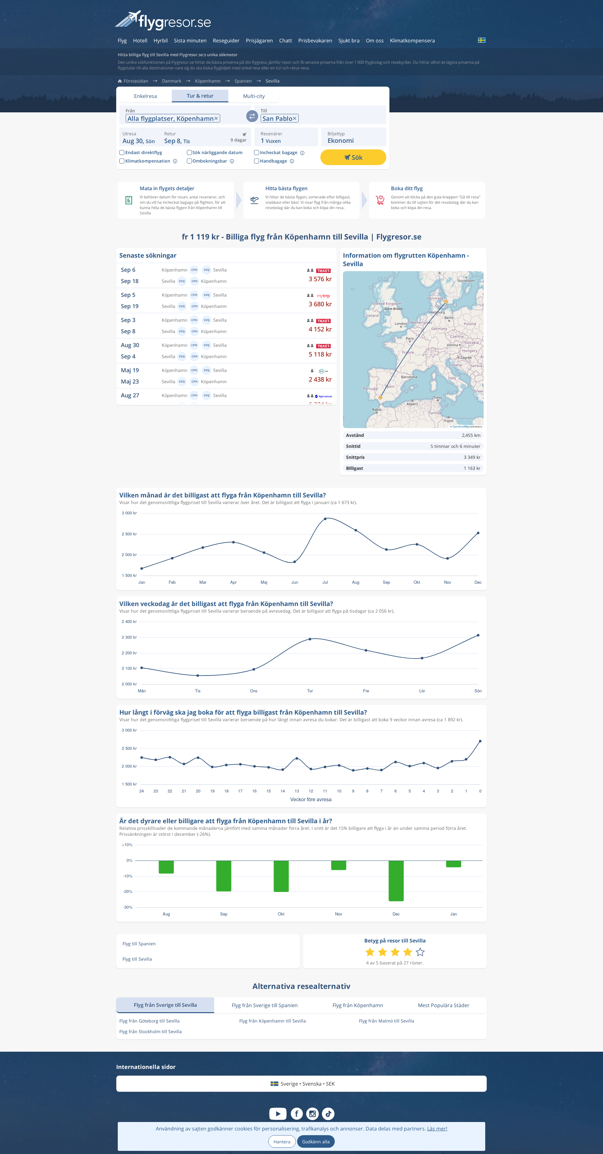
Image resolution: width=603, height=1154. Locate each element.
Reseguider (226, 40)
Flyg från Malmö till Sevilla (386, 1021)
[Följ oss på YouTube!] (278, 1113)
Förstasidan (136, 80)
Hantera (282, 1142)
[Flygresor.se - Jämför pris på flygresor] (163, 20)
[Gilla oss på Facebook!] (297, 1114)
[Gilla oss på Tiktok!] (328, 1114)
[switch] (252, 116)
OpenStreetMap (461, 426)
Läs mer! (437, 1128)
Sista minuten (190, 40)
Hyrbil (161, 40)
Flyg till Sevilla (137, 959)
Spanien (243, 80)
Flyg (122, 40)
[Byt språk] (481, 40)
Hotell (140, 40)
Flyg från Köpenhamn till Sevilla (272, 1021)
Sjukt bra (349, 40)
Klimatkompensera (412, 40)
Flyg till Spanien (139, 944)
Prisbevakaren (315, 40)
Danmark (171, 80)
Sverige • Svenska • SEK (308, 1083)
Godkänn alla (316, 1142)
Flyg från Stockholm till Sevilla (150, 1031)
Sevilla (273, 80)
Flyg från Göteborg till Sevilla (149, 1021)
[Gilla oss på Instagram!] (312, 1114)
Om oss (375, 40)
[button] (178, 136)
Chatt (285, 40)
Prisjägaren (259, 40)
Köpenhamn (208, 80)
